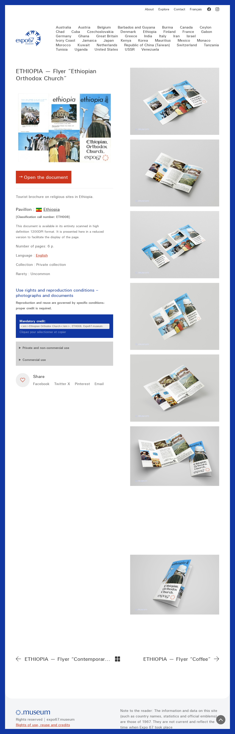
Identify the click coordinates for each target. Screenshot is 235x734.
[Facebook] (209, 9)
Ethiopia (51, 209)
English (42, 255)
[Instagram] (217, 9)
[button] (23, 380)
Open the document (46, 177)
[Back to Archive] (117, 658)
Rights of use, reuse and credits (43, 724)
